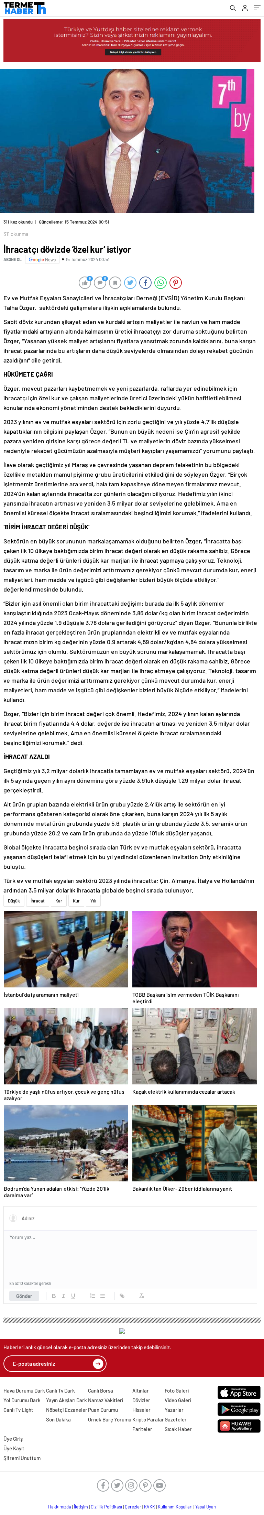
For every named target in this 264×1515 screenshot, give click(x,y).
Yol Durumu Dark (22, 1400)
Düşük (14, 900)
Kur (76, 900)
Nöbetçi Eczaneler (66, 1410)
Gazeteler (176, 1419)
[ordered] (93, 1296)
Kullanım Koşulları (175, 1506)
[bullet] (102, 1296)
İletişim (81, 1506)
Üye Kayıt (13, 1448)
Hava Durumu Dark (24, 1390)
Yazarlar (174, 1410)
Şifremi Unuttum (22, 1458)
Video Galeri (178, 1400)
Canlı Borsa (100, 1390)
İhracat (38, 900)
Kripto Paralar (148, 1419)
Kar (58, 900)
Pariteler (142, 1429)
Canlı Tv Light (18, 1410)
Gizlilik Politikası (106, 1506)
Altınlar (140, 1390)
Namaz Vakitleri (105, 1400)
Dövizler (141, 1400)
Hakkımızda (59, 1506)
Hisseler (141, 1410)
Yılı (93, 900)
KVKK (149, 1506)
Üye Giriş (13, 1439)
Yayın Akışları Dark (66, 1400)
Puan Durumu (103, 1410)
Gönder (24, 1296)
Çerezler (133, 1506)
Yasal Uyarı (205, 1506)
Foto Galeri (177, 1390)
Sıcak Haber (178, 1429)
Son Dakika (58, 1419)
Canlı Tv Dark (60, 1390)
